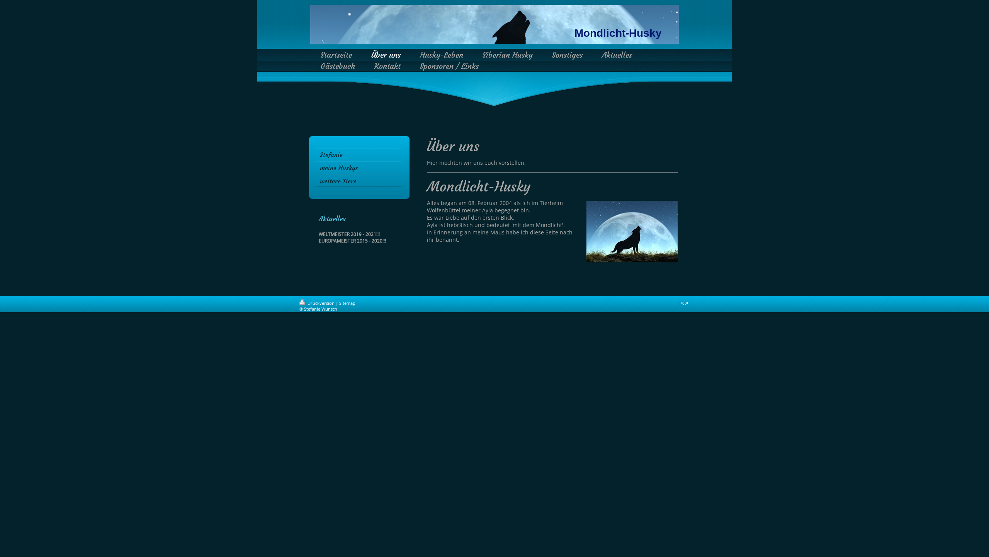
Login (684, 302)
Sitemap (347, 303)
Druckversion (321, 303)
